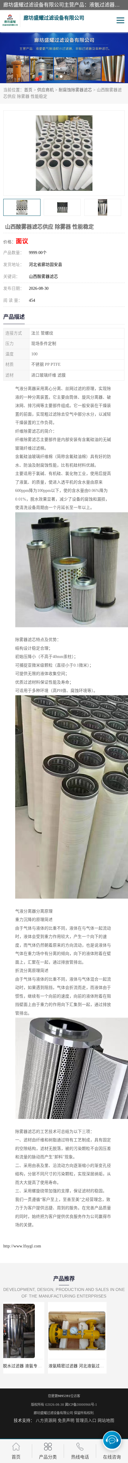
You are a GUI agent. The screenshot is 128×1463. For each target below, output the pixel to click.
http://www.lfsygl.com (22, 1246)
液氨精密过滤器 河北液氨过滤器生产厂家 (42, 1366)
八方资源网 (46, 1420)
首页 (28, 90)
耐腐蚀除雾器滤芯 (75, 90)
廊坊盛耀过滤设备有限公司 (53, 1413)
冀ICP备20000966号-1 (81, 1404)
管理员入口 (86, 1420)
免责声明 (66, 1420)
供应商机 (45, 90)
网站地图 (106, 1420)
